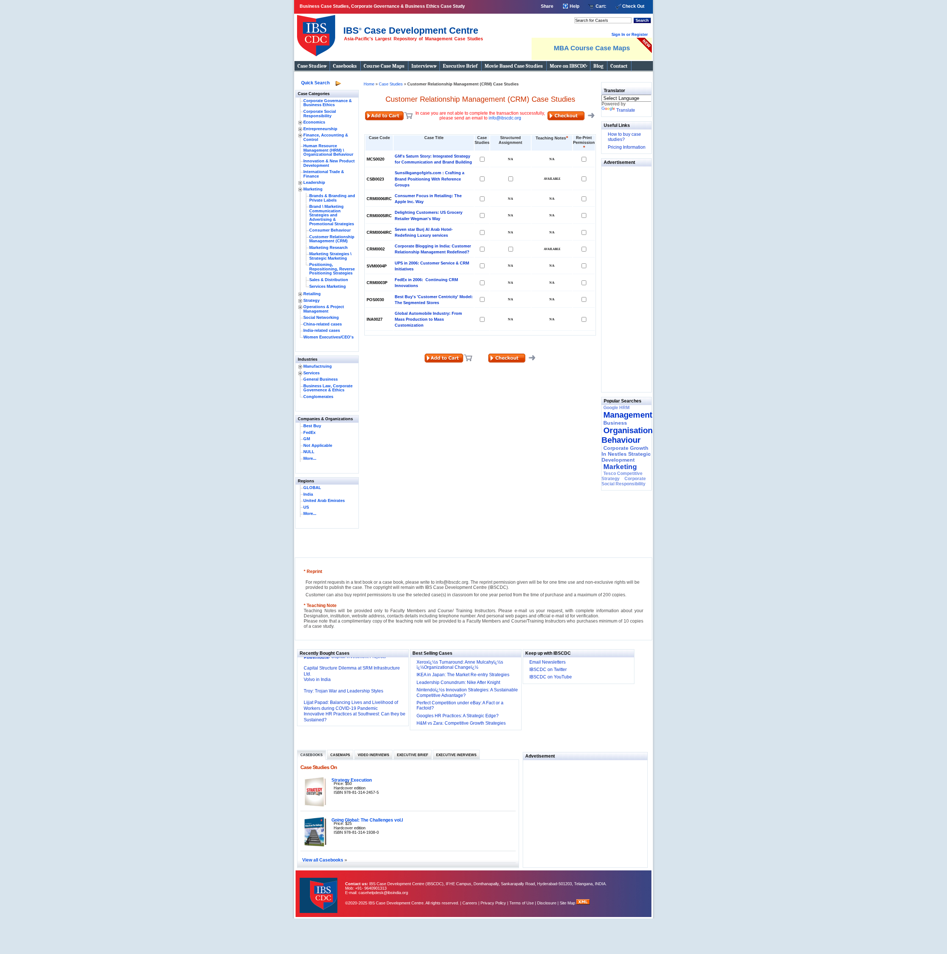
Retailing (312, 293)
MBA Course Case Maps (592, 48)
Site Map (568, 903)
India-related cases (321, 330)
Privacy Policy (493, 903)
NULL (308, 451)
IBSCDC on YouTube (550, 677)
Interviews (423, 66)
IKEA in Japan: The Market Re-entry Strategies (463, 674)
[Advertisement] (623, 277)
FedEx (309, 432)
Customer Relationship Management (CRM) (331, 239)
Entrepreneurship (320, 129)
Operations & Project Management (323, 308)
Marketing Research (328, 247)
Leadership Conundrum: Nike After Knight (458, 682)
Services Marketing (327, 286)
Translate (625, 110)
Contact (618, 66)
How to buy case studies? (624, 137)
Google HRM (616, 407)
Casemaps (340, 755)
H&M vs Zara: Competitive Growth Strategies (461, 723)
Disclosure (546, 903)
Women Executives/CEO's (328, 337)
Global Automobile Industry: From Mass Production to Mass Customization (428, 319)
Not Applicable (317, 445)
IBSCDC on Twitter (548, 669)
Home (369, 84)
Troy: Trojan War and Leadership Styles (343, 691)
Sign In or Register (629, 34)
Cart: (601, 6)
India (308, 494)
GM (306, 438)
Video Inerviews (373, 755)
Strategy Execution (351, 780)
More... (309, 458)
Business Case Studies (318, 32)
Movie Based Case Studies (514, 66)
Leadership (314, 182)
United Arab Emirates (324, 500)
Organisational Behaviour (630, 435)
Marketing (313, 189)
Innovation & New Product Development (329, 163)
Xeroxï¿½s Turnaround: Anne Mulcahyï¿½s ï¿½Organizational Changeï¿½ (460, 665)
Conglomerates (318, 396)
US (306, 507)
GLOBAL (312, 487)
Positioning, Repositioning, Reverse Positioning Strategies (332, 268)
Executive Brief (460, 66)
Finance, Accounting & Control (325, 137)
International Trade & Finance (323, 173)
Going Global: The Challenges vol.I (367, 820)
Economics (314, 122)
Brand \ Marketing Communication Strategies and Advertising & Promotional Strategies (331, 215)
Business (615, 423)
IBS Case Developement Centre (319, 890)
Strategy (311, 300)
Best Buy (312, 426)
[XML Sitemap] (583, 903)
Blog (598, 66)
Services (311, 373)
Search (642, 20)
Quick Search (315, 82)
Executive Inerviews (456, 755)
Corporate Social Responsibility (319, 113)
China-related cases (322, 324)
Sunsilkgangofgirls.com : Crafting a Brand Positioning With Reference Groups (429, 179)
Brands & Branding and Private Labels (332, 197)
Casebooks (345, 66)
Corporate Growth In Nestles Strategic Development (626, 454)
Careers (469, 903)
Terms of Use (521, 903)
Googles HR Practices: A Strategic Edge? (458, 715)
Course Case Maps (384, 66)
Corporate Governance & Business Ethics (327, 102)
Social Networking (321, 317)
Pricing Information (627, 147)
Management (627, 414)
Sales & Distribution (328, 279)
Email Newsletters (547, 662)
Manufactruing (317, 366)
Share (547, 6)
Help (574, 6)
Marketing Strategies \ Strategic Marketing (330, 256)
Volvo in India (317, 679)
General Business (320, 379)
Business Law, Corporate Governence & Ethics (328, 388)
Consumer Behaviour (330, 230)
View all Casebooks (323, 859)
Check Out (633, 6)
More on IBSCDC (568, 66)
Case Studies (311, 66)
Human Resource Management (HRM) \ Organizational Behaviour (328, 150)
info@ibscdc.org (505, 118)
